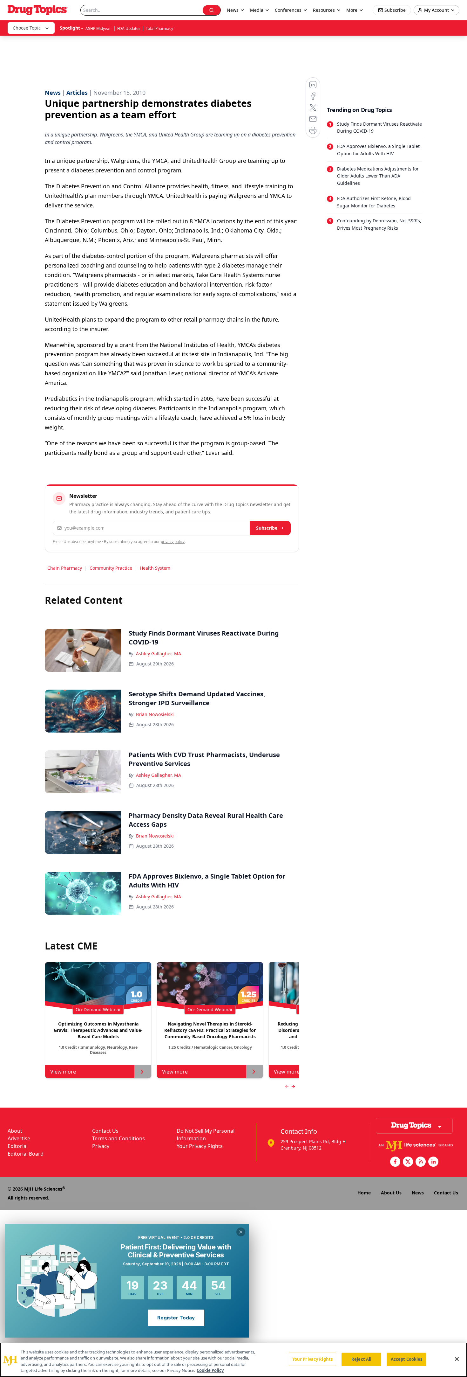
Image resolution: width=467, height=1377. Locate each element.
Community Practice (111, 568)
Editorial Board (26, 1153)
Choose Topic (27, 28)
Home (364, 1193)
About (15, 1130)
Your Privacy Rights (200, 1146)
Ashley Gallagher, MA (158, 653)
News (418, 1193)
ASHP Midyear (98, 28)
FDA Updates (128, 28)
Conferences (288, 10)
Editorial (18, 1146)
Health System (155, 568)
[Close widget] (240, 1231)
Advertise (19, 1138)
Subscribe (266, 528)
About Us (391, 1193)
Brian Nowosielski (155, 714)
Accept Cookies (407, 1359)
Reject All (361, 1359)
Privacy (100, 1146)
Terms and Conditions (118, 1138)
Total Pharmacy (159, 28)
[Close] (457, 1359)
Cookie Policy (210, 1370)
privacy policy (173, 541)
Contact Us (105, 1130)
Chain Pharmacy (64, 568)
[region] (233, 1360)
